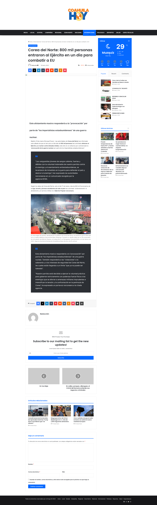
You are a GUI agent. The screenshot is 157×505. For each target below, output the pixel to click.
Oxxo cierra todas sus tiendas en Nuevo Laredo (120, 81)
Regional (58, 32)
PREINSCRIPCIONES (118, 113)
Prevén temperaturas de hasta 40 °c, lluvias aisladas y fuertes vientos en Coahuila (107, 146)
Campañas (49, 32)
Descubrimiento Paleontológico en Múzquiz (118, 106)
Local (32, 32)
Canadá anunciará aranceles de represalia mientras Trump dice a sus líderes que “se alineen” (38, 420)
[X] (34, 70)
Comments (125, 73)
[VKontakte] (56, 70)
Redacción (34, 65)
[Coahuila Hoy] (78, 15)
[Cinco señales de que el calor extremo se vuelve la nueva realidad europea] (84, 410)
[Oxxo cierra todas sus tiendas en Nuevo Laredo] (106, 82)
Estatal (40, 32)
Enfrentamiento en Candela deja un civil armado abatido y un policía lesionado (122, 169)
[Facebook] (30, 70)
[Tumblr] (43, 70)
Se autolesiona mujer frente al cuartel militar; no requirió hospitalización (122, 145)
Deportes (110, 32)
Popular (103, 73)
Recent (114, 73)
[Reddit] (52, 70)
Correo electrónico (34, 472)
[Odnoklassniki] (60, 70)
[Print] (82, 303)
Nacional (78, 32)
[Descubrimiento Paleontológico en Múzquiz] (106, 107)
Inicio (26, 32)
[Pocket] (65, 70)
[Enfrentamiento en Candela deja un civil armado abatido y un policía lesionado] (122, 160)
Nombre (31, 464)
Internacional (89, 32)
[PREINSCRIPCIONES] (106, 115)
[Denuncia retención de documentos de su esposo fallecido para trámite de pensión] (107, 160)
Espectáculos (128, 32)
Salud (118, 32)
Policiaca (100, 32)
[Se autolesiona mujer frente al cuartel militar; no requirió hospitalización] (122, 136)
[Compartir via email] (77, 303)
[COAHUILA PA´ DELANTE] (106, 91)
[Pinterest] (47, 70)
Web (63, 472)
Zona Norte (68, 32)
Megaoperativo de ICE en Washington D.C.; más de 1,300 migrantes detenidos (60, 419)
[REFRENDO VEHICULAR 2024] (106, 99)
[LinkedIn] (39, 70)
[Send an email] (37, 65)
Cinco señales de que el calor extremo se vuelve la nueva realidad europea (83, 419)
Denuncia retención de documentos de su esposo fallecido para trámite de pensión (107, 170)
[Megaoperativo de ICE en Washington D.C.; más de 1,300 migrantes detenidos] (61, 410)
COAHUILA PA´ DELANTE (119, 88)
